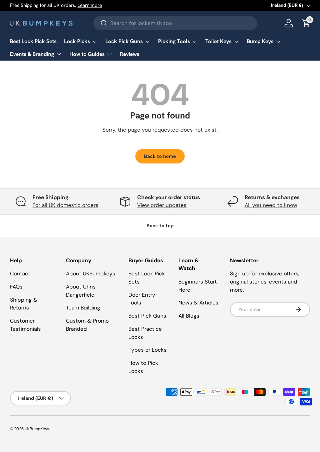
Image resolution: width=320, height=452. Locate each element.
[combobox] (175, 23)
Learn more (90, 5)
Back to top (160, 226)
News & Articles (198, 302)
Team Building (83, 307)
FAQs (16, 286)
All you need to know (271, 205)
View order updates (162, 205)
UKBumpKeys (37, 428)
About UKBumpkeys (90, 273)
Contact (20, 273)
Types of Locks (147, 349)
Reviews (129, 54)
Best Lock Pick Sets (33, 41)
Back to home (160, 156)
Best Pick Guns (147, 315)
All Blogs (188, 315)
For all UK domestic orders (65, 205)
